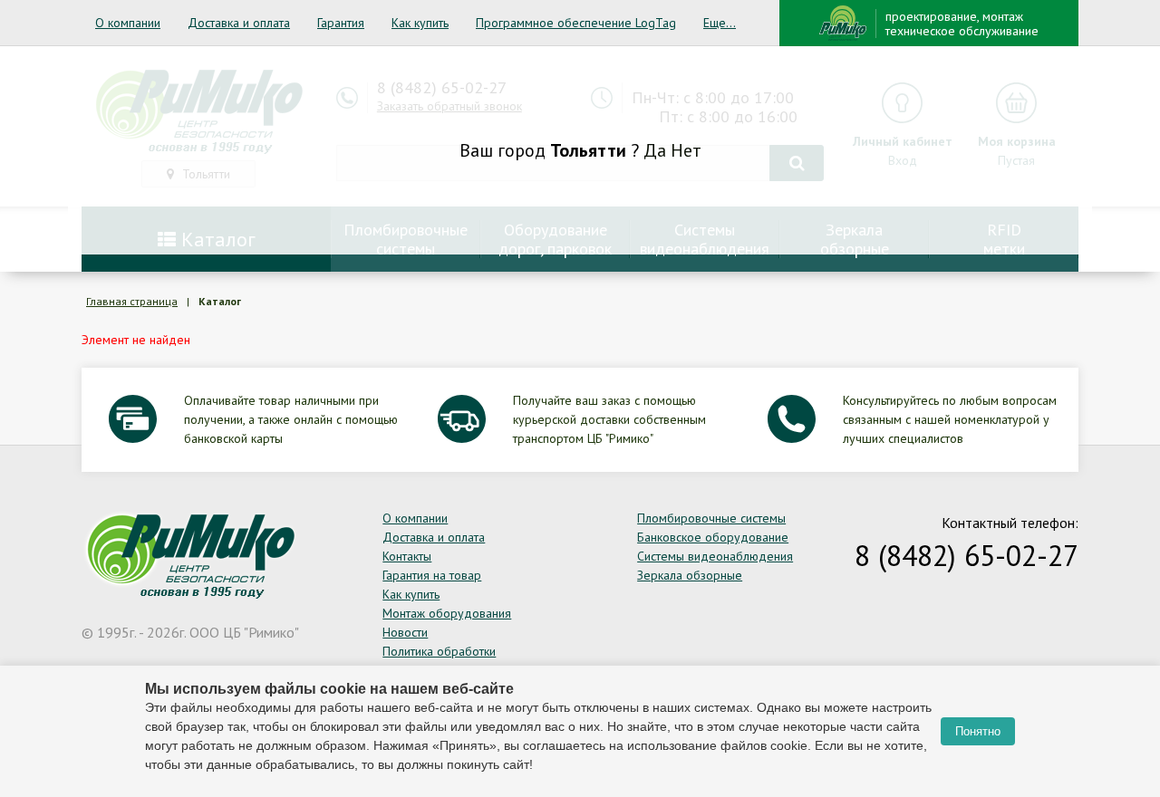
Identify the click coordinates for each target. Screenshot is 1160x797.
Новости (405, 632)
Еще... (719, 22)
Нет (686, 150)
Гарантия (340, 22)
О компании (127, 22)
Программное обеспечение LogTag (576, 22)
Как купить (420, 22)
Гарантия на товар (431, 575)
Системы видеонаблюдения (715, 556)
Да (654, 150)
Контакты (406, 556)
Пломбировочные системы (711, 518)
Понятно (977, 731)
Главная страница (132, 301)
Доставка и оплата (239, 22)
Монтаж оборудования (446, 613)
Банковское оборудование (712, 537)
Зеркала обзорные (689, 575)
